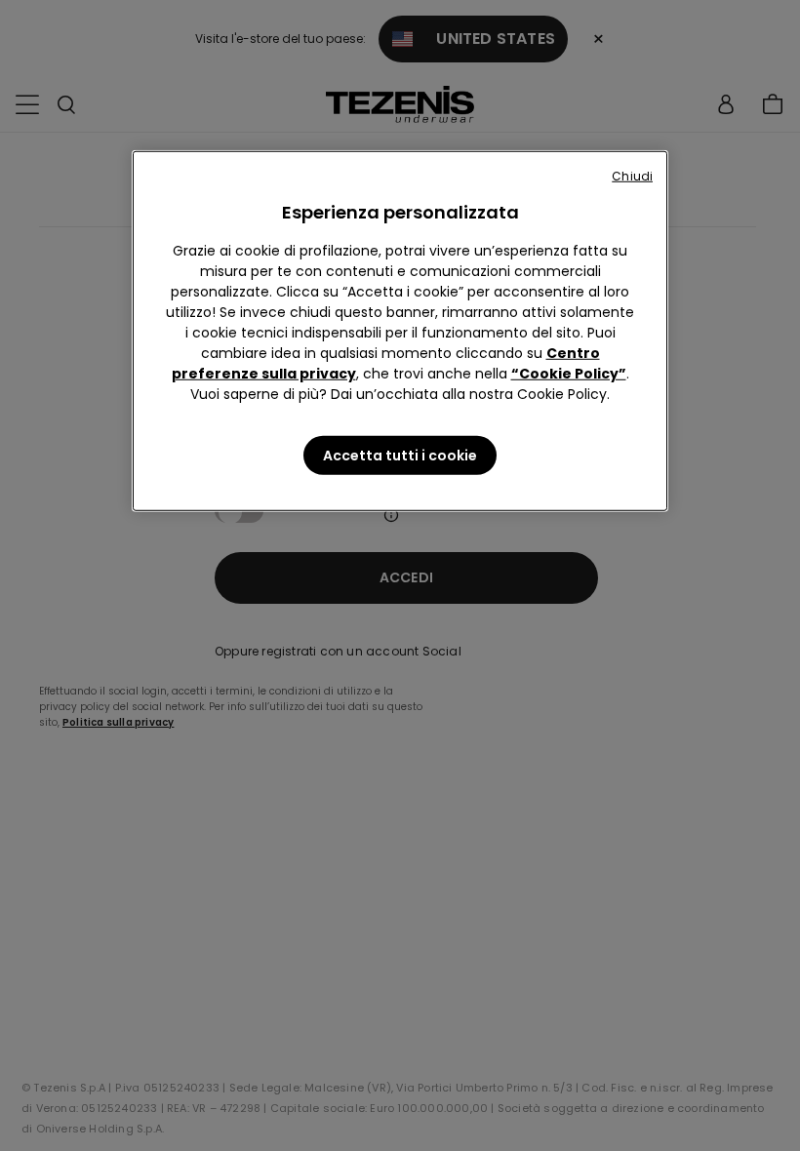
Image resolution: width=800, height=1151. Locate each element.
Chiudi (632, 176)
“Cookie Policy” (568, 373)
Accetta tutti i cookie (400, 455)
